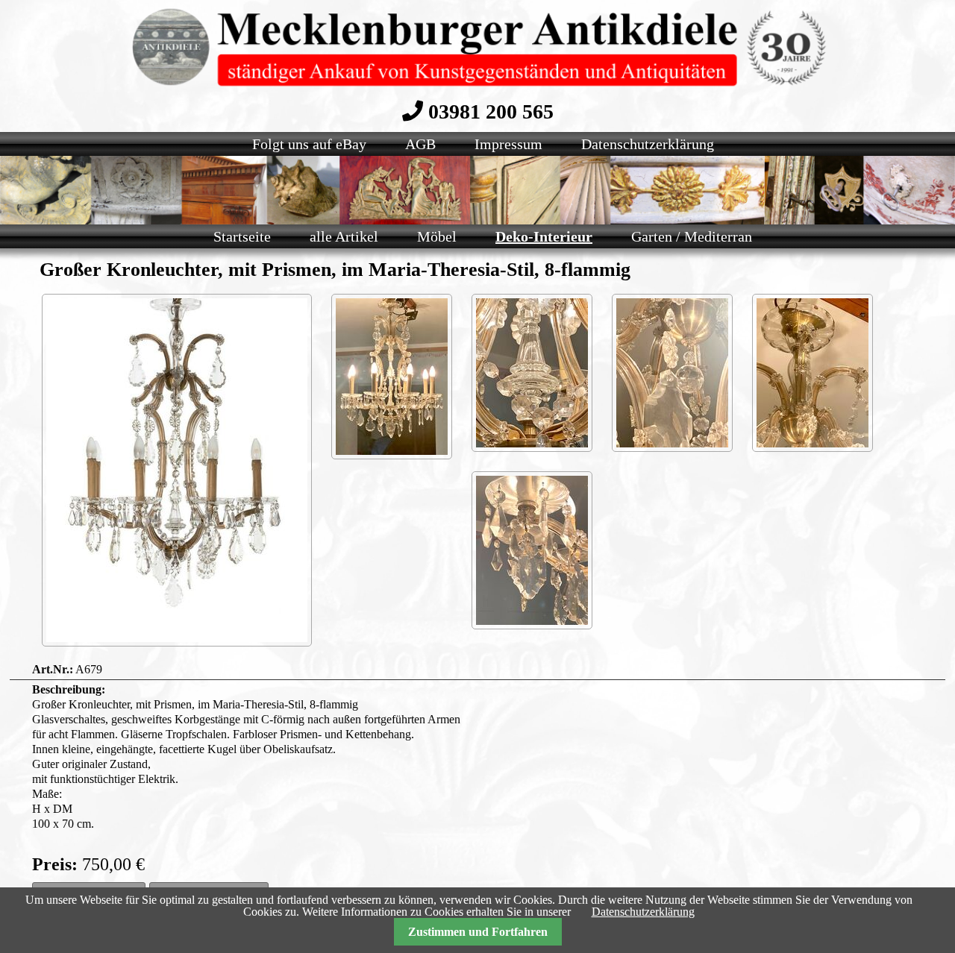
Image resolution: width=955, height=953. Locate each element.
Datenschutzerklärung (643, 911)
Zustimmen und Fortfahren (478, 931)
